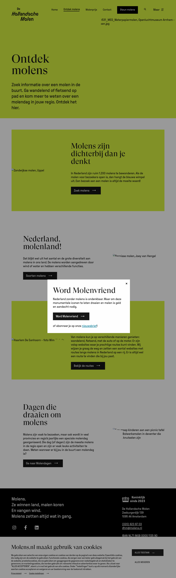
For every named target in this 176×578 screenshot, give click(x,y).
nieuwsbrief (89, 326)
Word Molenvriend (67, 316)
